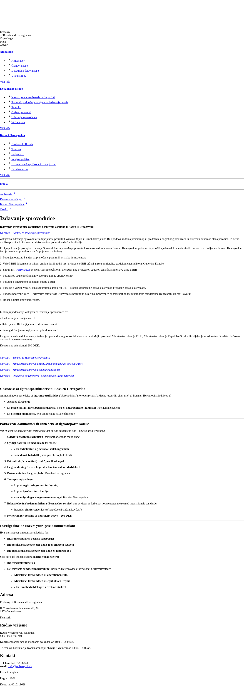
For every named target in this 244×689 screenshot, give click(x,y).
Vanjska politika (20, 159)
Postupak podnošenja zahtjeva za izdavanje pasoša (39, 102)
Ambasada (6, 51)
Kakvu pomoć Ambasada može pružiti (33, 97)
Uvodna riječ (18, 75)
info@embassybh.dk (20, 666)
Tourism (16, 149)
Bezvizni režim (19, 169)
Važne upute (18, 122)
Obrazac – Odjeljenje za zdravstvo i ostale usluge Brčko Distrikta (37, 375)
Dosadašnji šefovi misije (25, 70)
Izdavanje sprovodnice (24, 117)
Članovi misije (19, 65)
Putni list (16, 107)
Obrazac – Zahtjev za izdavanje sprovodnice (25, 232)
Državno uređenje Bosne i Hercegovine (33, 164)
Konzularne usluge (11, 88)
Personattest (23, 269)
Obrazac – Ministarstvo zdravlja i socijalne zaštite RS (30, 369)
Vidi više (5, 81)
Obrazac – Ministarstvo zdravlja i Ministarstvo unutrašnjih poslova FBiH (41, 363)
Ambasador (17, 60)
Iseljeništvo (17, 154)
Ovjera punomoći (21, 112)
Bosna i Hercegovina (12, 135)
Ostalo (4, 183)
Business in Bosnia (22, 144)
